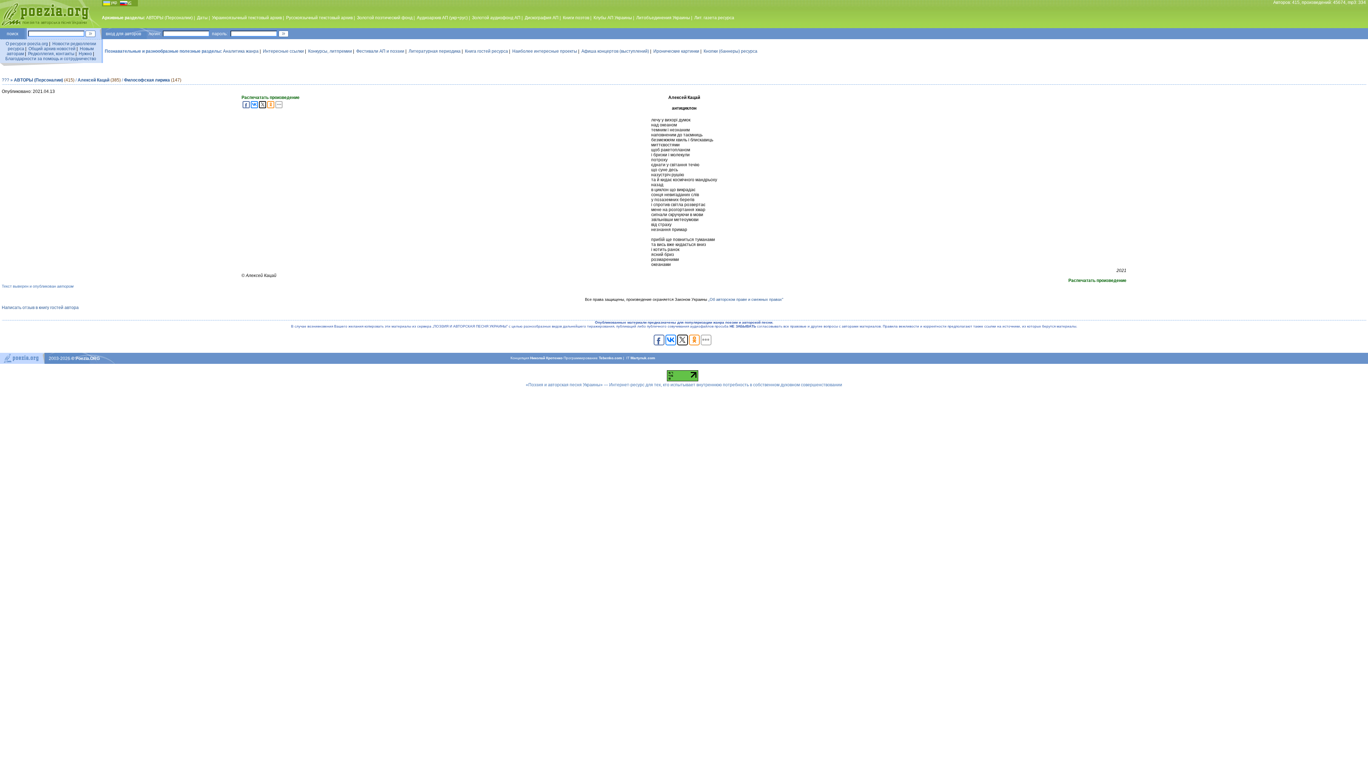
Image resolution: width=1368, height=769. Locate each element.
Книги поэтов (576, 17)
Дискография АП (542, 17)
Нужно (85, 53)
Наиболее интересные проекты (544, 51)
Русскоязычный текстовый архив (319, 17)
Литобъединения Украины (663, 17)
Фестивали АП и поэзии (380, 51)
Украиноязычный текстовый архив (247, 17)
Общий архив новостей (52, 48)
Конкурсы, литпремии (330, 51)
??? (5, 80)
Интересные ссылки (283, 51)
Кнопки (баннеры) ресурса (730, 51)
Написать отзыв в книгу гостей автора (40, 307)
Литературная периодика (435, 51)
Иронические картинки (676, 51)
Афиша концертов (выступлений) (615, 51)
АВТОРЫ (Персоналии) (169, 17)
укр (114, 2)
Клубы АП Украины (613, 17)
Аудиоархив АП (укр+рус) (442, 17)
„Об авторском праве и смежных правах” (745, 299)
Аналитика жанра (241, 51)
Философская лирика (147, 80)
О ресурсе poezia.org (27, 43)
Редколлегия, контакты (51, 53)
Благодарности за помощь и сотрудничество (50, 58)
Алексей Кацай (94, 80)
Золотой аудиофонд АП (496, 17)
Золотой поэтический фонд (385, 17)
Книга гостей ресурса (486, 51)
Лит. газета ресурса (714, 17)
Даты (202, 17)
